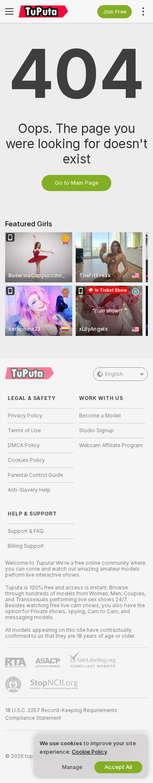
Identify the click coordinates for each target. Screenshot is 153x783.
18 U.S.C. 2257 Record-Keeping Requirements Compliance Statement (61, 714)
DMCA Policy (24, 445)
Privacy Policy (25, 416)
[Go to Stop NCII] (55, 684)
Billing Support (26, 546)
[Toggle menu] (9, 11)
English (114, 374)
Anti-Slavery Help (29, 490)
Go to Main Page (76, 183)
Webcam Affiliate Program (111, 445)
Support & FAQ (26, 531)
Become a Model (100, 416)
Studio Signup (96, 431)
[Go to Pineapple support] (14, 684)
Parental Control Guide (35, 475)
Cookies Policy (26, 460)
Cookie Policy (89, 752)
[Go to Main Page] (47, 11)
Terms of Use (24, 431)
